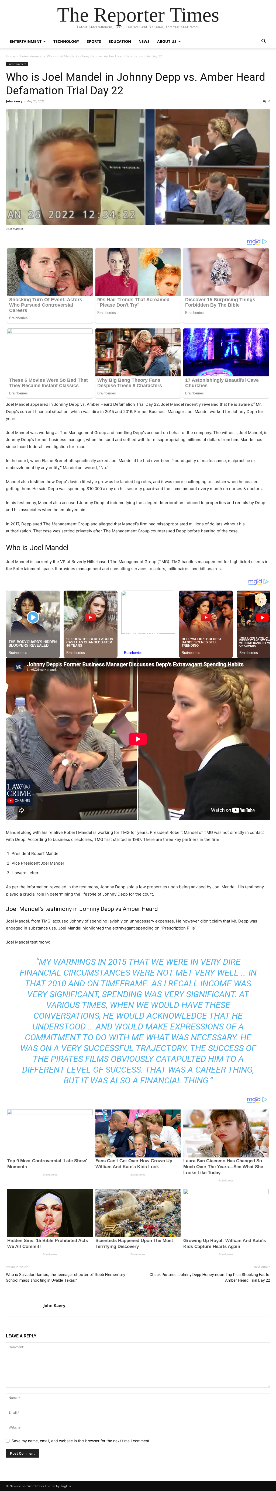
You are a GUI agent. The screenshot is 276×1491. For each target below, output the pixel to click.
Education (120, 41)
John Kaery (14, 101)
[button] (263, 41)
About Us (167, 41)
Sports (94, 41)
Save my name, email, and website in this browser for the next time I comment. (81, 1440)
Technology (66, 41)
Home (10, 56)
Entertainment (26, 41)
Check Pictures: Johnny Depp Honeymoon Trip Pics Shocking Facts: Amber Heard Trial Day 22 (210, 1277)
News (144, 41)
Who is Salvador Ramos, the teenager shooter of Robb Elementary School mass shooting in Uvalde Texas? (65, 1277)
